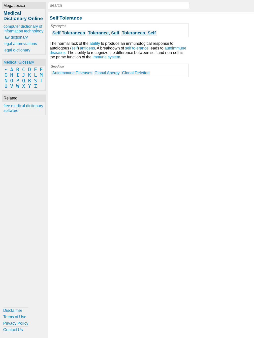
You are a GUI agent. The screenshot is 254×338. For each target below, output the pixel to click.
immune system (106, 57)
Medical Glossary (18, 62)
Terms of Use (14, 317)
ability (95, 43)
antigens (87, 48)
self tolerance (137, 48)
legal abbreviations (20, 44)
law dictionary (15, 37)
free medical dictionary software (23, 108)
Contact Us (13, 330)
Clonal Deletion (136, 73)
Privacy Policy (15, 323)
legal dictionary (16, 50)
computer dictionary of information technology (23, 28)
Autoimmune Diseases (72, 73)
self (74, 48)
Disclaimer (12, 310)
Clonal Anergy (107, 73)
